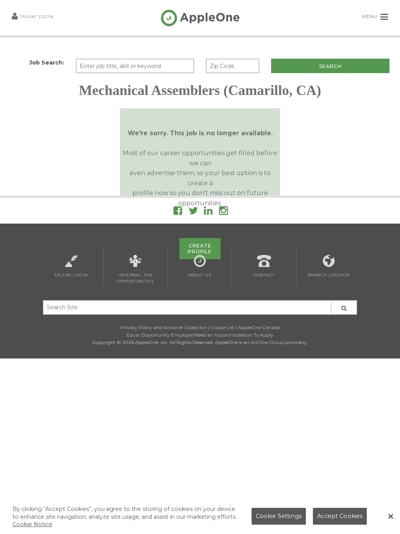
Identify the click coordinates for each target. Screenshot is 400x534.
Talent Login (37, 16)
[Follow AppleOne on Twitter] (193, 212)
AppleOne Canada (259, 327)
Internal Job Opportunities (135, 278)
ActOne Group (267, 342)
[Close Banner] (390, 516)
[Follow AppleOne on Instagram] (223, 212)
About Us (199, 275)
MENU (370, 16)
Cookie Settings (279, 516)
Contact (264, 275)
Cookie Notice (32, 524)
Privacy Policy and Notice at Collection (163, 327)
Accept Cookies (339, 516)
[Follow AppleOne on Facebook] (177, 212)
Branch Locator (328, 275)
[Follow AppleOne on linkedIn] (208, 212)
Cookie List (222, 327)
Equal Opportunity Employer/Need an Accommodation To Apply (200, 335)
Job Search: (46, 62)
